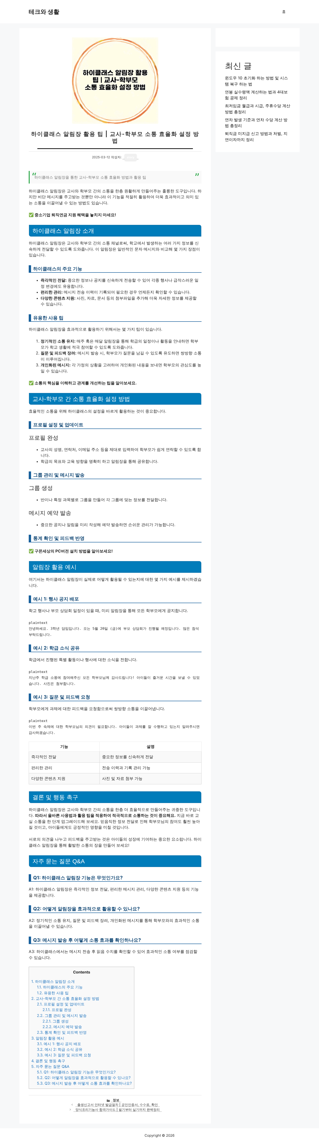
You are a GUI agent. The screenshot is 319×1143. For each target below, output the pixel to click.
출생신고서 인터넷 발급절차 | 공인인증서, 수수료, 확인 (117, 1105)
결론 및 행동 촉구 (48, 1060)
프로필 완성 (57, 1009)
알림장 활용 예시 (47, 1038)
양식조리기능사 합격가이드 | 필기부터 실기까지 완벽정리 (117, 1109)
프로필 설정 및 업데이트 (61, 1004)
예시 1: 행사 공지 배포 (59, 1043)
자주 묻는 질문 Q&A (50, 1066)
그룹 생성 (56, 1021)
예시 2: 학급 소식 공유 (59, 1049)
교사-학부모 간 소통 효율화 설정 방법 (65, 998)
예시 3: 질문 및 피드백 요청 (64, 1055)
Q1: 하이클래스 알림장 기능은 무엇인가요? (76, 1072)
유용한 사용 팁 (53, 993)
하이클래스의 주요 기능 (60, 987)
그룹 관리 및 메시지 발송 (62, 1015)
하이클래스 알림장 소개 (53, 981)
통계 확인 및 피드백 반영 (62, 1032)
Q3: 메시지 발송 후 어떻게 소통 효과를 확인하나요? (84, 1083)
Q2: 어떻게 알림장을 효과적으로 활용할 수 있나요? (84, 1077)
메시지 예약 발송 (62, 1026)
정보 (116, 1100)
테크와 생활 (44, 11)
